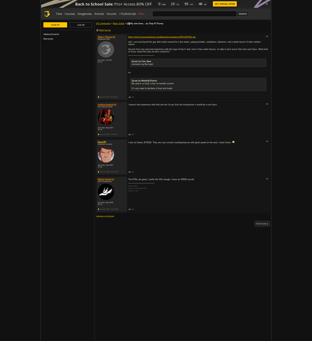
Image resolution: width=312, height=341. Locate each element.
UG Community (103, 23)
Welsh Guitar (104, 179)
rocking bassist (105, 104)
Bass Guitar (118, 23)
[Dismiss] (266, 4)
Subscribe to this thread (105, 216)
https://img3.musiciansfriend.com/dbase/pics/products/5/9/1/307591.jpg (161, 37)
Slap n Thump (105, 37)
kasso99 (102, 142)
